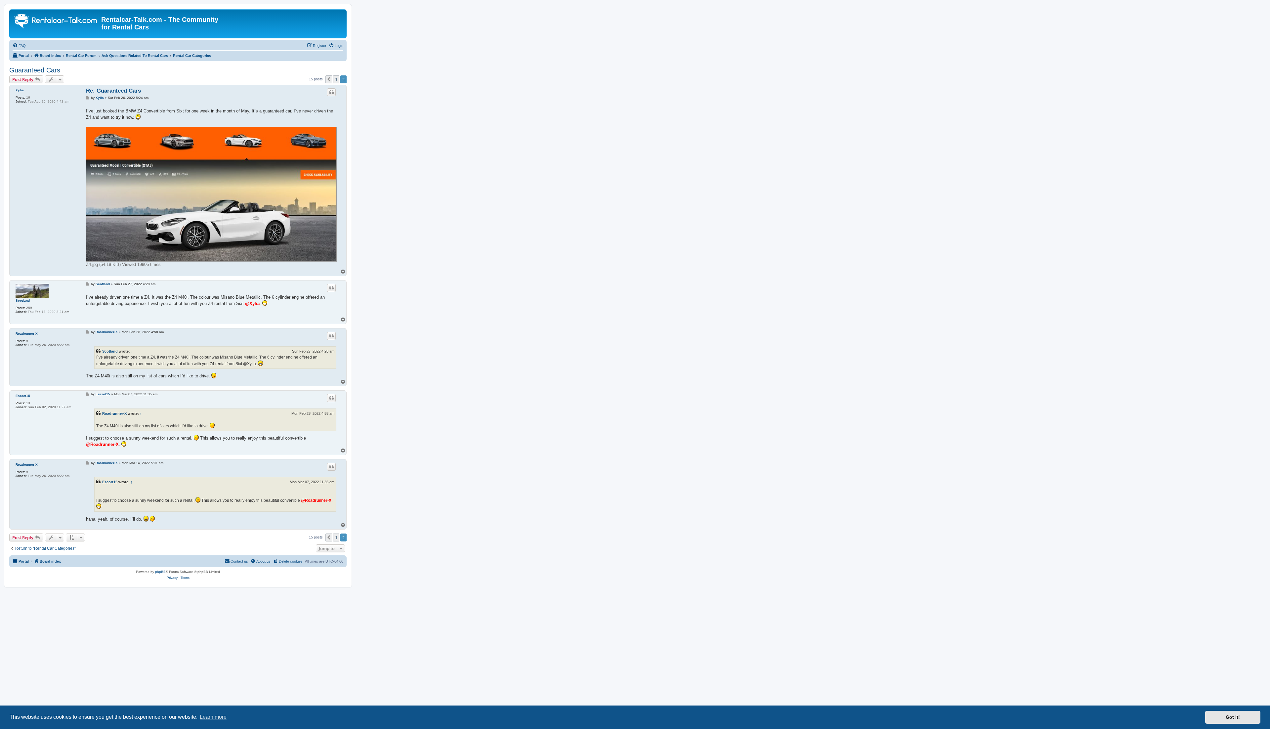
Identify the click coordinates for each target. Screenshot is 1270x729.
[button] (328, 79)
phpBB (160, 572)
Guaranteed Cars (34, 70)
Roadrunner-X (27, 333)
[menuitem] (19, 46)
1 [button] (336, 79)
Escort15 (23, 396)
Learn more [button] (213, 717)
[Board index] (56, 22)
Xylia (20, 90)
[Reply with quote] (331, 92)
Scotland (23, 300)
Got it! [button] (1233, 717)
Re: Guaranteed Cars (113, 91)
